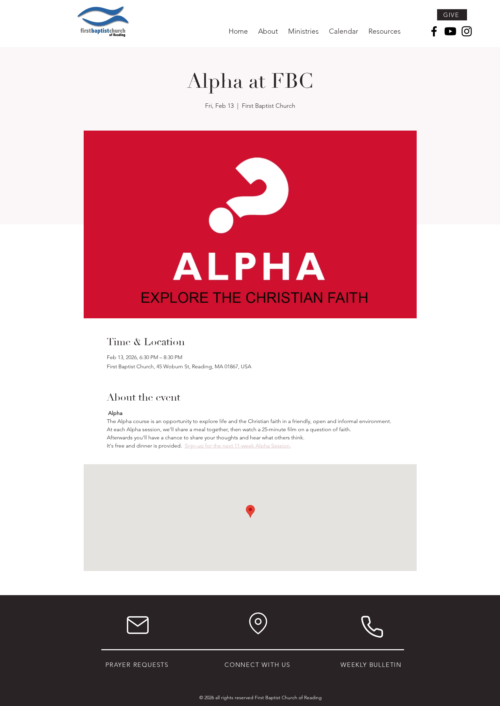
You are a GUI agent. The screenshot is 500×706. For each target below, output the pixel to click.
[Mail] (137, 625)
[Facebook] (434, 31)
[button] (268, 31)
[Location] (258, 623)
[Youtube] (450, 31)
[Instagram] (466, 31)
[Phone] (372, 626)
